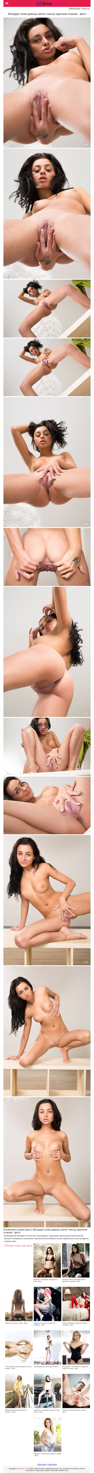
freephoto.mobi (23, 1468)
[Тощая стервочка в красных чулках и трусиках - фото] (76, 1304)
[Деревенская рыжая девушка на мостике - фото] (19, 1391)
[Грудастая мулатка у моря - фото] (19, 1304)
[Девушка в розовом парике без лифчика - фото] (47, 1304)
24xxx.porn (41, 1464)
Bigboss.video (74, 8)
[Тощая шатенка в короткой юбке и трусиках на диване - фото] (76, 1260)
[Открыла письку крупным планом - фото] (76, 1391)
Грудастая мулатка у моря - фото (16, 1323)
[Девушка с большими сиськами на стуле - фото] (47, 1260)
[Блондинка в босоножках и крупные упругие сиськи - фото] (76, 1347)
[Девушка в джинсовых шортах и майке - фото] (47, 1434)
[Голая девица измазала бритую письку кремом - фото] (19, 1347)
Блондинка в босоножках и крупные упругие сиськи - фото (75, 1367)
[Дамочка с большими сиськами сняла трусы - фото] (47, 1391)
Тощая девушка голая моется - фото (46, 1366)
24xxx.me (86, 8)
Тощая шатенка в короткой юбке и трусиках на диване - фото (74, 1280)
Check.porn (52, 1464)
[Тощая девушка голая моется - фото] (47, 1347)
